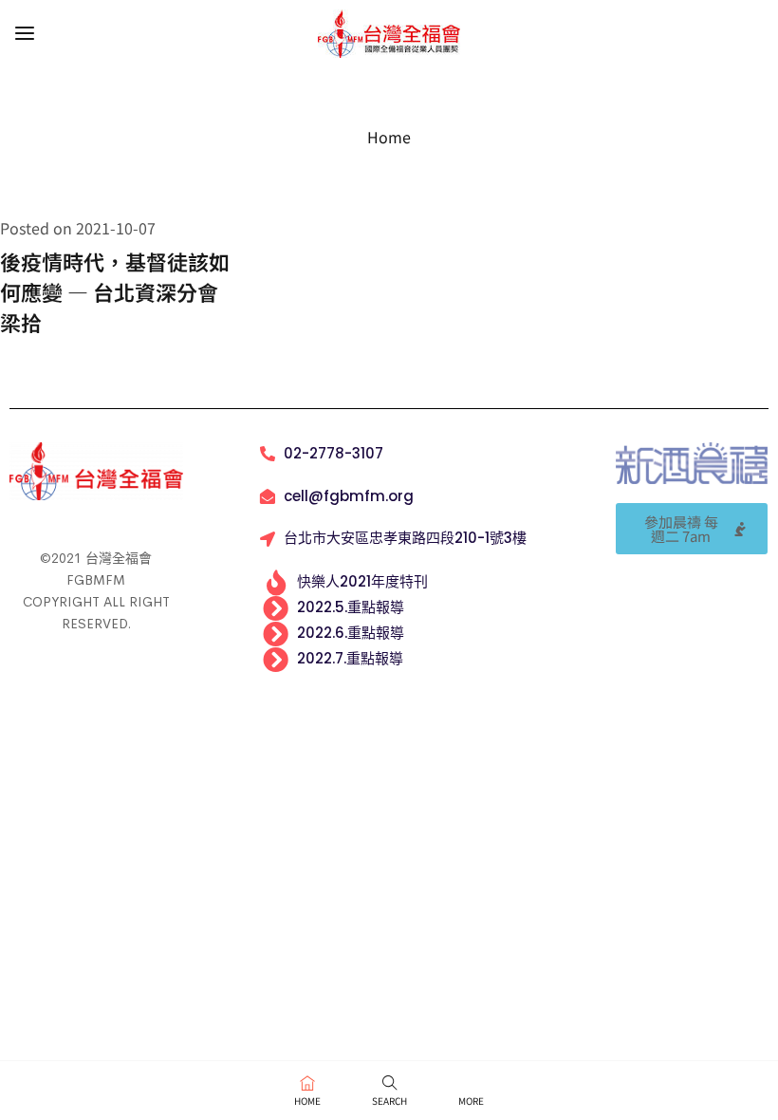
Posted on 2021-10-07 (78, 227)
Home (389, 136)
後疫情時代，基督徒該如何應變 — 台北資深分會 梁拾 (115, 291)
